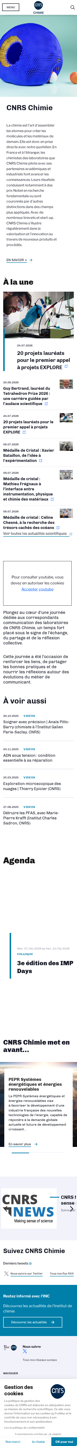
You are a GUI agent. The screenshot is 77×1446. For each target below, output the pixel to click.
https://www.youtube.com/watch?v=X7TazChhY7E (38, 815)
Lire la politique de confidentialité (24, 1427)
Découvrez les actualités (29, 1322)
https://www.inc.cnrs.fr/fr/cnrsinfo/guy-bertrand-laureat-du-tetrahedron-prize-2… (38, 395)
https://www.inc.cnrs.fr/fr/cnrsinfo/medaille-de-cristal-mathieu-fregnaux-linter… (38, 486)
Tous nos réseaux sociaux (40, 1360)
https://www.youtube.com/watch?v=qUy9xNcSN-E (38, 783)
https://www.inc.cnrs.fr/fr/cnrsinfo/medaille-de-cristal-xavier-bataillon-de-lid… (38, 452)
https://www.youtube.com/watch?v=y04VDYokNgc (38, 724)
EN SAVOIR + (16, 260)
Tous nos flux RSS (62, 1273)
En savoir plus (20, 1144)
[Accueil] (38, 7)
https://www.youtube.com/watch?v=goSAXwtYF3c (38, 755)
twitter (25, 1351)
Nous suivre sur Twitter (26, 1273)
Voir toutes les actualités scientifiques (35, 533)
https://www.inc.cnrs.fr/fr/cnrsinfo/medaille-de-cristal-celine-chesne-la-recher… (38, 519)
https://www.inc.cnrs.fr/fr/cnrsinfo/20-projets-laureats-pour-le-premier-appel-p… (38, 331)
